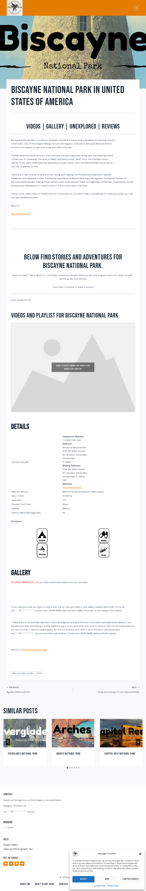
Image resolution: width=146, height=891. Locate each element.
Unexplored (83, 127)
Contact (63, 884)
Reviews (111, 127)
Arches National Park (68, 753)
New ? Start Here (44, 884)
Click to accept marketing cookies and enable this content (73, 367)
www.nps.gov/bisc (72, 488)
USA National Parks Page (34, 650)
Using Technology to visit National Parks (118, 690)
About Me (25, 884)
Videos (33, 127)
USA (39, 673)
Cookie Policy (100, 886)
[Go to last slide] (8, 742)
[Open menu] (136, 7)
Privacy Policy (113, 886)
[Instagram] (17, 863)
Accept (83, 879)
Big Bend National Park (18, 690)
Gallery (55, 127)
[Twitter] (11, 863)
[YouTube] (22, 863)
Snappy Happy (10, 845)
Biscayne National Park (23, 673)
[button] (140, 853)
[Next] (138, 742)
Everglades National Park (22, 753)
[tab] (67, 767)
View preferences (131, 879)
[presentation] (24, 733)
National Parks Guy (20, 214)
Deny (107, 879)
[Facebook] (5, 863)
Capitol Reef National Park (120, 753)
